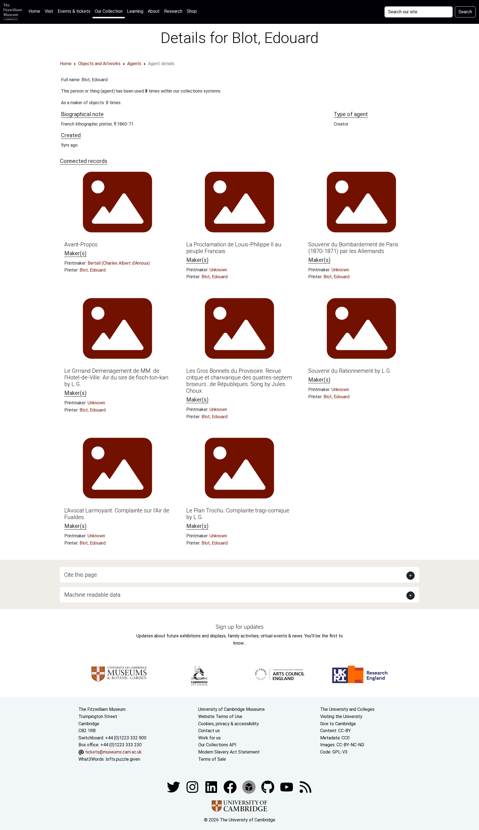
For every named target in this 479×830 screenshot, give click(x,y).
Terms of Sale (212, 759)
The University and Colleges (347, 709)
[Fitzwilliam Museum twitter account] (174, 786)
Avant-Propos (81, 244)
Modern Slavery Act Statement (229, 752)
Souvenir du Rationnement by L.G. (349, 370)
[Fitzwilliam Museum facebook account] (211, 786)
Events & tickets (74, 11)
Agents (134, 63)
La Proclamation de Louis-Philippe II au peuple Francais (233, 247)
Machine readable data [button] (92, 594)
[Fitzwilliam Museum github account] (268, 786)
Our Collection (109, 11)
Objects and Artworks (99, 63)
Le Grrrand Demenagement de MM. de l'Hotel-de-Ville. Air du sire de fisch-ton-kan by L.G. (116, 377)
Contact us (209, 730)
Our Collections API (217, 744)
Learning (135, 11)
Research (173, 11)
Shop (192, 11)
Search (465, 11)
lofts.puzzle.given (123, 759)
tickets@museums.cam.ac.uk (113, 752)
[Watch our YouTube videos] (287, 786)
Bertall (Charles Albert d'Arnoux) (119, 263)
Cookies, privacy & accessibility (228, 723)
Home (35, 11)
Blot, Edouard (93, 270)
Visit (49, 11)
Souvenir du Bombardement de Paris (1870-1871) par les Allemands (353, 247)
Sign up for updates (240, 627)
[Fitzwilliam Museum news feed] (305, 786)
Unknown (218, 269)
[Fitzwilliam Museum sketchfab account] (249, 786)
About (154, 11)
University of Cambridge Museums (231, 709)
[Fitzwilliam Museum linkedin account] (230, 786)
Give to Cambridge (338, 723)
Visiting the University (341, 716)
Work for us (209, 737)
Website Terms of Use (220, 716)
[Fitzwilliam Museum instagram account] (193, 786)
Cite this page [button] (80, 574)
